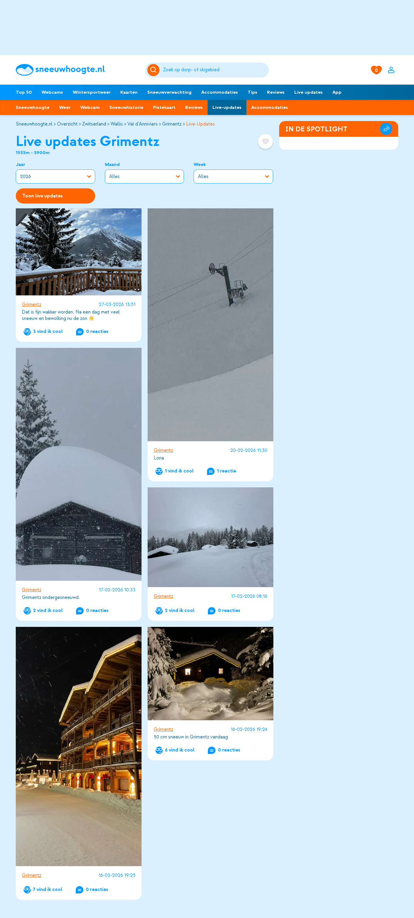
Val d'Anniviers (142, 124)
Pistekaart (164, 107)
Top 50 (24, 92)
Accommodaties (219, 92)
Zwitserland (94, 124)
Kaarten (129, 92)
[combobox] (214, 70)
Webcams (52, 92)
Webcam (90, 107)
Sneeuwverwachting (169, 92)
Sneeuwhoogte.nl (34, 124)
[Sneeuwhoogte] (77, 70)
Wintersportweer (92, 92)
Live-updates (227, 107)
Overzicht (67, 124)
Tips (252, 92)
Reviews (276, 92)
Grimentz (172, 124)
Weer (65, 107)
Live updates (308, 92)
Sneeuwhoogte (32, 107)
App (337, 92)
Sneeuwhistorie (126, 107)
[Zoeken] (214, 70)
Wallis (117, 124)
